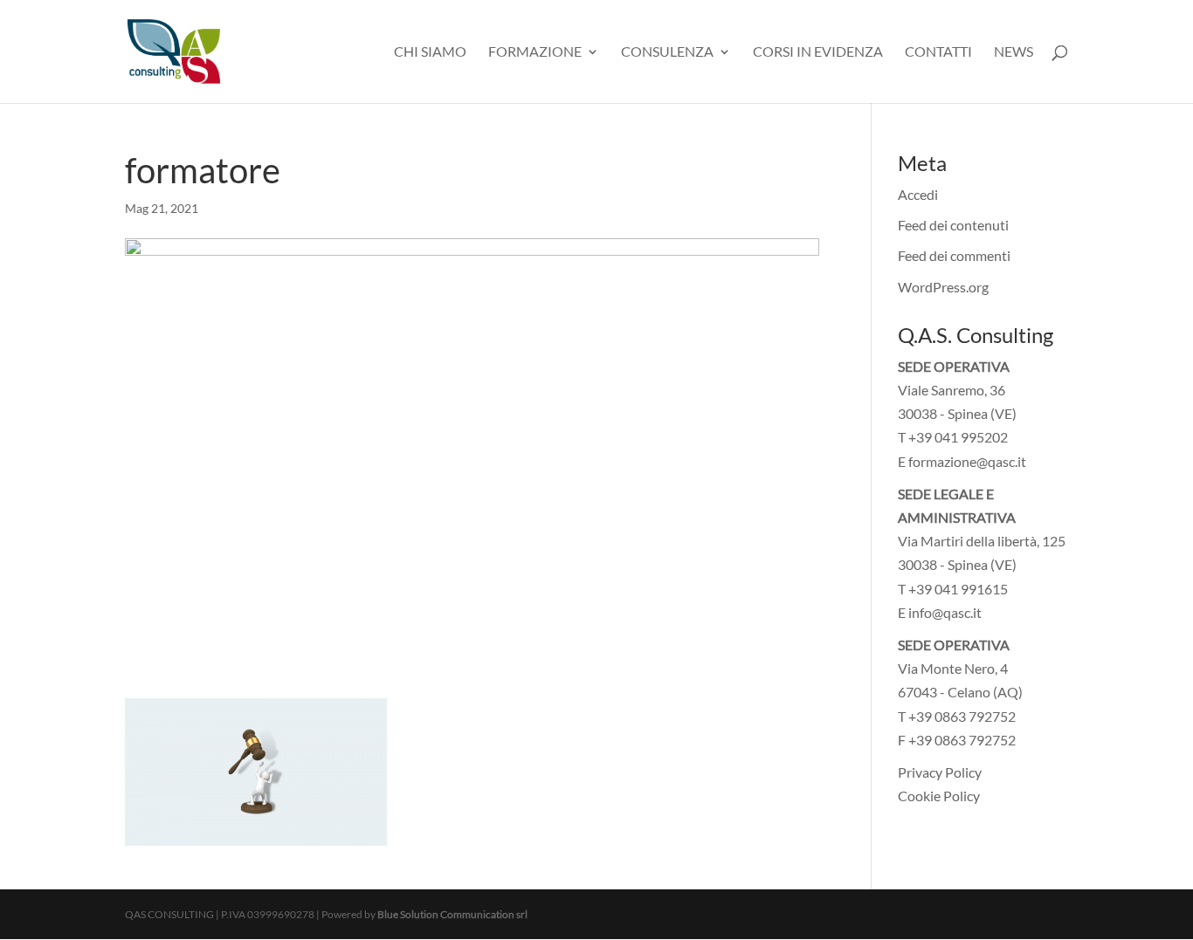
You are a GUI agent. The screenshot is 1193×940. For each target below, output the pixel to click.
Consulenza (667, 52)
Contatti (938, 52)
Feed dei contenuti (953, 224)
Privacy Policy (940, 772)
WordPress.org (943, 286)
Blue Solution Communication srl (452, 914)
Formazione (535, 52)
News (1013, 52)
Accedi (918, 194)
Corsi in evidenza (818, 52)
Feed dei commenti (954, 255)
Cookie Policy (939, 795)
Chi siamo (430, 52)
